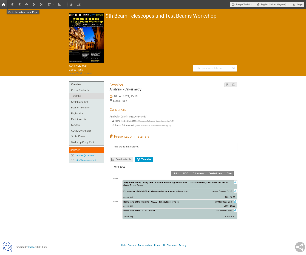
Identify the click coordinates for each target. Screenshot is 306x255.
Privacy (182, 245)
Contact (132, 245)
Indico (31, 246)
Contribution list (124, 159)
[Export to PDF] (227, 85)
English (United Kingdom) (273, 4)
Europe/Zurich (243, 4)
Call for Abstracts (80, 90)
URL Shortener (169, 245)
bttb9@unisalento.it (86, 160)
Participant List (79, 119)
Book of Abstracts (80, 107)
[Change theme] (61, 4)
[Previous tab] (111, 166)
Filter (229, 173)
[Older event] (19, 4)
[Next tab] (234, 166)
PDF (185, 173)
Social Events (78, 136)
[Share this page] (300, 247)
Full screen (198, 173)
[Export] (51, 4)
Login (299, 4)
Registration (77, 113)
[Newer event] (33, 4)
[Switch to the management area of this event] (79, 4)
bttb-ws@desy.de (85, 155)
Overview (76, 84)
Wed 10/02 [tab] (119, 166)
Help (123, 245)
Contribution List (79, 102)
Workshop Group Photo (83, 142)
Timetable (76, 96)
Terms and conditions (149, 245)
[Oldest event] (12, 4)
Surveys (75, 125)
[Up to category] (26, 4)
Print (176, 173)
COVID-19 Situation (81, 130)
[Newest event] (40, 4)
